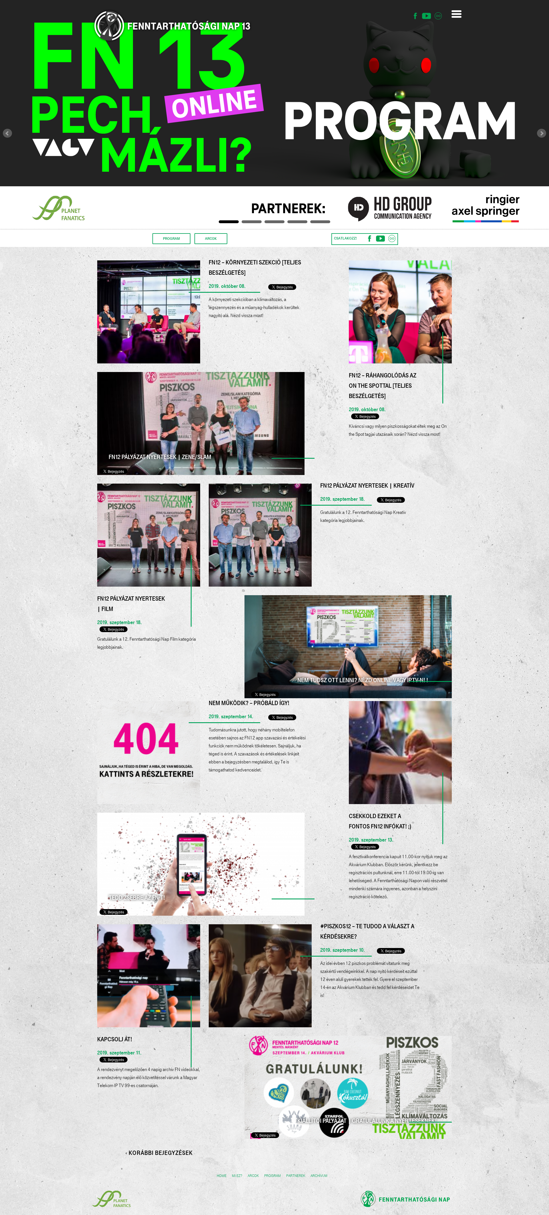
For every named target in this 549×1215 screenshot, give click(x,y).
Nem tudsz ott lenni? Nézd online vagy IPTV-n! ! (362, 680)
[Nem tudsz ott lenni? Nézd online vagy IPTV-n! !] (348, 646)
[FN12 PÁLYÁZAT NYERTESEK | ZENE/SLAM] (201, 423)
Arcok (253, 1176)
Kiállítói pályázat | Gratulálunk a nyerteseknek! (367, 1121)
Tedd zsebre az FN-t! (137, 897)
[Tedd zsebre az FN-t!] (201, 864)
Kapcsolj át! (114, 1039)
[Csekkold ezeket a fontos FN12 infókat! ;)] (400, 752)
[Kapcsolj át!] (148, 975)
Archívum (319, 1176)
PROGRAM (171, 238)
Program (272, 1176)
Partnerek (295, 1176)
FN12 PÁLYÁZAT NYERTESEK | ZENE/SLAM (160, 457)
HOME (221, 1176)
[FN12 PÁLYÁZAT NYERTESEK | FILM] (148, 535)
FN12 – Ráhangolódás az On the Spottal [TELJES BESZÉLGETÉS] (382, 386)
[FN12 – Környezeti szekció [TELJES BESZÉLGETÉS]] (148, 311)
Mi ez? (237, 1176)
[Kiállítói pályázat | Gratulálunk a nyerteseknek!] (348, 1087)
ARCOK (211, 238)
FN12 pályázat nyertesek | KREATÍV (367, 485)
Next (541, 133)
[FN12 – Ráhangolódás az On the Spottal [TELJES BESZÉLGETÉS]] (400, 311)
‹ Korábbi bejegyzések (159, 1153)
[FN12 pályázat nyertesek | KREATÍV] (260, 535)
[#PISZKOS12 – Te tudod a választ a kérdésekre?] (260, 975)
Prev (7, 133)
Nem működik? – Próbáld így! (249, 703)
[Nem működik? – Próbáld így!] (148, 752)
